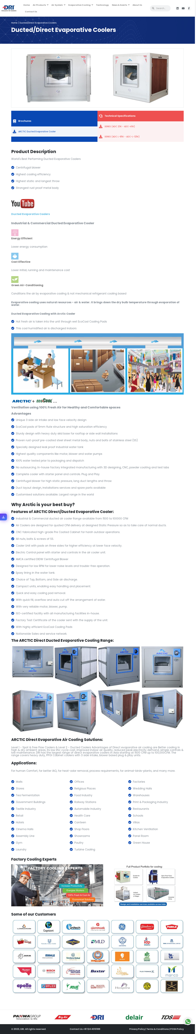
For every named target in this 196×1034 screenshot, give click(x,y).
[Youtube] (183, 8)
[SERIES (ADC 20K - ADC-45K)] (100, 126)
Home (14, 22)
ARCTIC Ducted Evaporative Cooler (37, 131)
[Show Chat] (187, 1021)
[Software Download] (3, 517)
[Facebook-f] (188, 8)
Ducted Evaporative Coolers (30, 214)
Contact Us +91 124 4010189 (85, 1029)
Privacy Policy (137, 1029)
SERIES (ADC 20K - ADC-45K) (120, 126)
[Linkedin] (177, 8)
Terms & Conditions (157, 1029)
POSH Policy (177, 1029)
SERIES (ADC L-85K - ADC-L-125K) (122, 136)
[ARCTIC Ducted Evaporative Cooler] (14, 131)
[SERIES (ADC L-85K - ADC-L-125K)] (100, 136)
